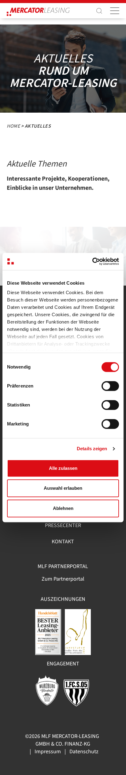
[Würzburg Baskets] (47, 690)
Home (13, 126)
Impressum (48, 751)
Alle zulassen (63, 468)
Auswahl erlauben (63, 488)
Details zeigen (92, 448)
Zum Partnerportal (63, 579)
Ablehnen (63, 508)
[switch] (110, 386)
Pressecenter (63, 525)
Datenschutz (83, 751)
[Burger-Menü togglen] (114, 10)
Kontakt (63, 541)
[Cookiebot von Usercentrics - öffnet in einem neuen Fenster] (92, 261)
